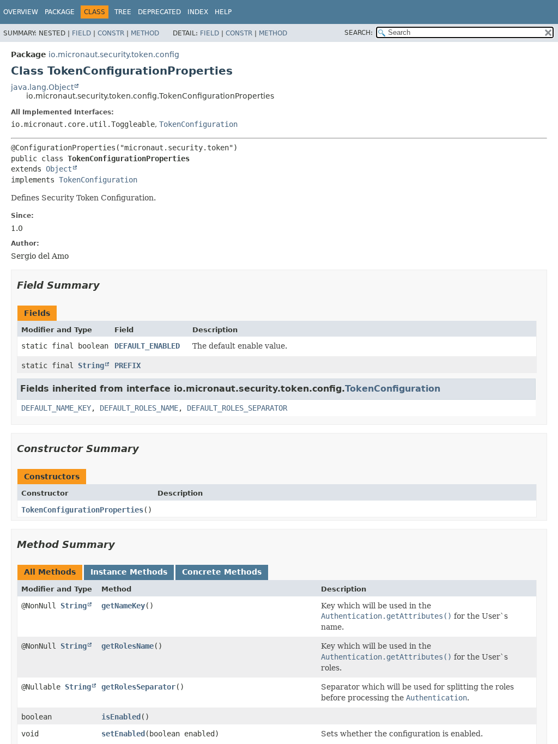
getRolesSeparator (138, 686)
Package (60, 12)
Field (81, 33)
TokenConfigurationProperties (82, 509)
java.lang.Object (42, 87)
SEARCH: (358, 32)
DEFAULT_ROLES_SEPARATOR (237, 408)
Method (145, 33)
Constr (111, 33)
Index (197, 12)
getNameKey (123, 605)
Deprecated (159, 12)
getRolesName (127, 646)
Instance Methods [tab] (128, 572)
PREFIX (127, 365)
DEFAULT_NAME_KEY (56, 408)
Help (223, 12)
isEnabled (121, 716)
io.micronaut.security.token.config (113, 54)
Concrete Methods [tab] (222, 572)
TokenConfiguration (198, 124)
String (91, 365)
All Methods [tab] (50, 572)
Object (59, 168)
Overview (20, 12)
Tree (122, 12)
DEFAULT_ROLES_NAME (139, 408)
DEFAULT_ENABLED (147, 345)
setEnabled (123, 733)
